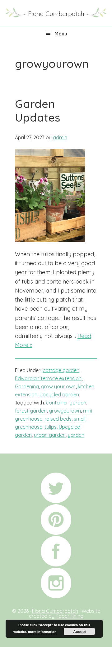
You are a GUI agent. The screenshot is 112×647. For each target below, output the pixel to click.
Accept (79, 631)
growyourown (65, 411)
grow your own (58, 386)
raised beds (58, 419)
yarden (76, 435)
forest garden (31, 411)
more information (42, 631)
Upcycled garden (59, 394)
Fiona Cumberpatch (56, 11)
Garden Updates (37, 110)
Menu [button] (60, 33)
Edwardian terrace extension (48, 378)
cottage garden (61, 370)
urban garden (50, 435)
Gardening (27, 386)
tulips (50, 427)
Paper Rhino (69, 616)
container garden (66, 403)
